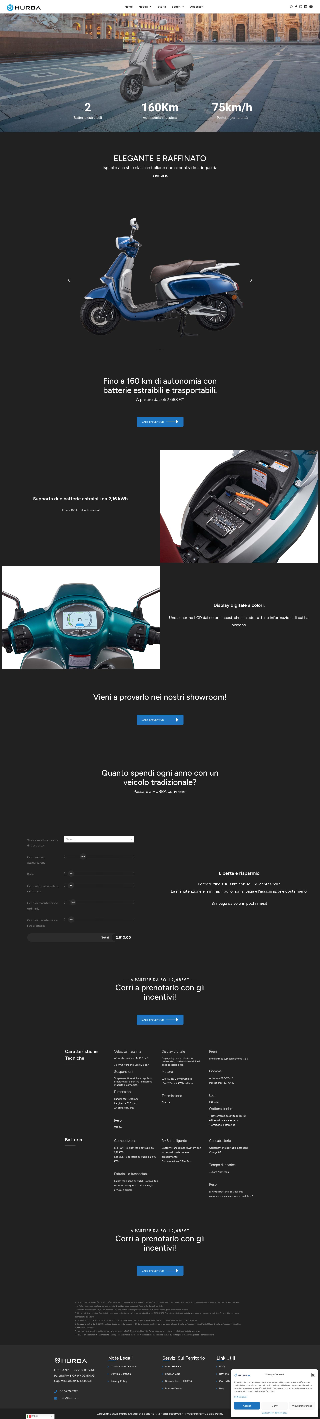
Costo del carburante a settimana (42, 888)
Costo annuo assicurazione (36, 859)
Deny (275, 1405)
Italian (34, 1416)
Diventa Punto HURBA (178, 1381)
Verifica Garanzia (121, 1373)
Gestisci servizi (240, 1397)
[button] (313, 1374)
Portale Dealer (173, 1388)
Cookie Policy (268, 1413)
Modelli (143, 6)
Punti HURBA (173, 1366)
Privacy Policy (281, 1413)
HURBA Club (172, 1373)
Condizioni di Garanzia (124, 1366)
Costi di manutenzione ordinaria (42, 905)
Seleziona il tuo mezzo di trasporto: (42, 842)
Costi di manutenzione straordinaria (42, 922)
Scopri (176, 6)
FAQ (222, 1366)
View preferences (302, 1405)
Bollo (30, 874)
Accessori (197, 6)
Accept (247, 1405)
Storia (162, 6)
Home (129, 6)
